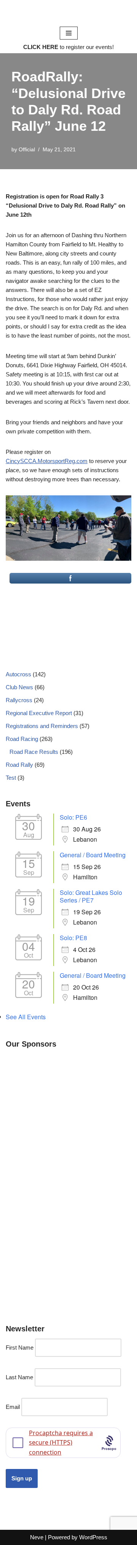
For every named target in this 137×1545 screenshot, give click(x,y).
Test (11, 777)
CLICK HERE (40, 47)
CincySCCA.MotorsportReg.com (47, 461)
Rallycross (19, 700)
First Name (19, 1347)
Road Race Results (34, 752)
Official (27, 149)
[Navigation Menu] (69, 33)
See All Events (26, 1016)
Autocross (18, 674)
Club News (19, 687)
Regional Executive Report (39, 713)
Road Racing (22, 739)
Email (13, 1407)
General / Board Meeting (93, 854)
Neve (36, 1537)
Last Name (19, 1377)
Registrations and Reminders (42, 726)
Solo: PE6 (73, 817)
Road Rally (19, 764)
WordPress (93, 1537)
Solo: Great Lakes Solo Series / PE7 (91, 896)
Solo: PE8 (73, 937)
